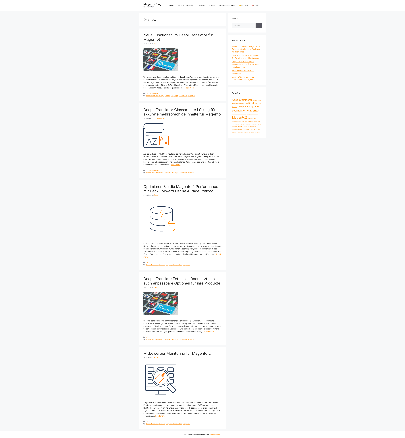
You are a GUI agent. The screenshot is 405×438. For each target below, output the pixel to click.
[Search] (259, 25)
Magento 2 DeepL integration (246, 121)
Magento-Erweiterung (252, 114)
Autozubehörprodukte (242, 103)
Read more (189, 88)
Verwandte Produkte (254, 132)
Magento (253, 110)
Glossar (167, 96)
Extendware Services (227, 5)
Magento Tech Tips (249, 129)
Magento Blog (152, 4)
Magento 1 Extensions (207, 5)
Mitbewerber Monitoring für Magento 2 (177, 353)
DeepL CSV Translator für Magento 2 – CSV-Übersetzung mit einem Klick (245, 64)
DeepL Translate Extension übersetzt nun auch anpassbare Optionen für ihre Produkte (181, 280)
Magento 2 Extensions (186, 5)
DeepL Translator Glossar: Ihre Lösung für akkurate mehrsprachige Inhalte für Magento (182, 111)
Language (174, 96)
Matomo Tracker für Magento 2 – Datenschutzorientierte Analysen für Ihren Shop (246, 49)
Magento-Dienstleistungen (239, 114)
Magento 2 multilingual (244, 126)
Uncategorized (154, 93)
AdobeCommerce (152, 96)
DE (147, 93)
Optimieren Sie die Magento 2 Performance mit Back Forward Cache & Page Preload (180, 188)
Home (171, 5)
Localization (183, 96)
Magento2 (191, 96)
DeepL (161, 96)
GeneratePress (215, 435)
